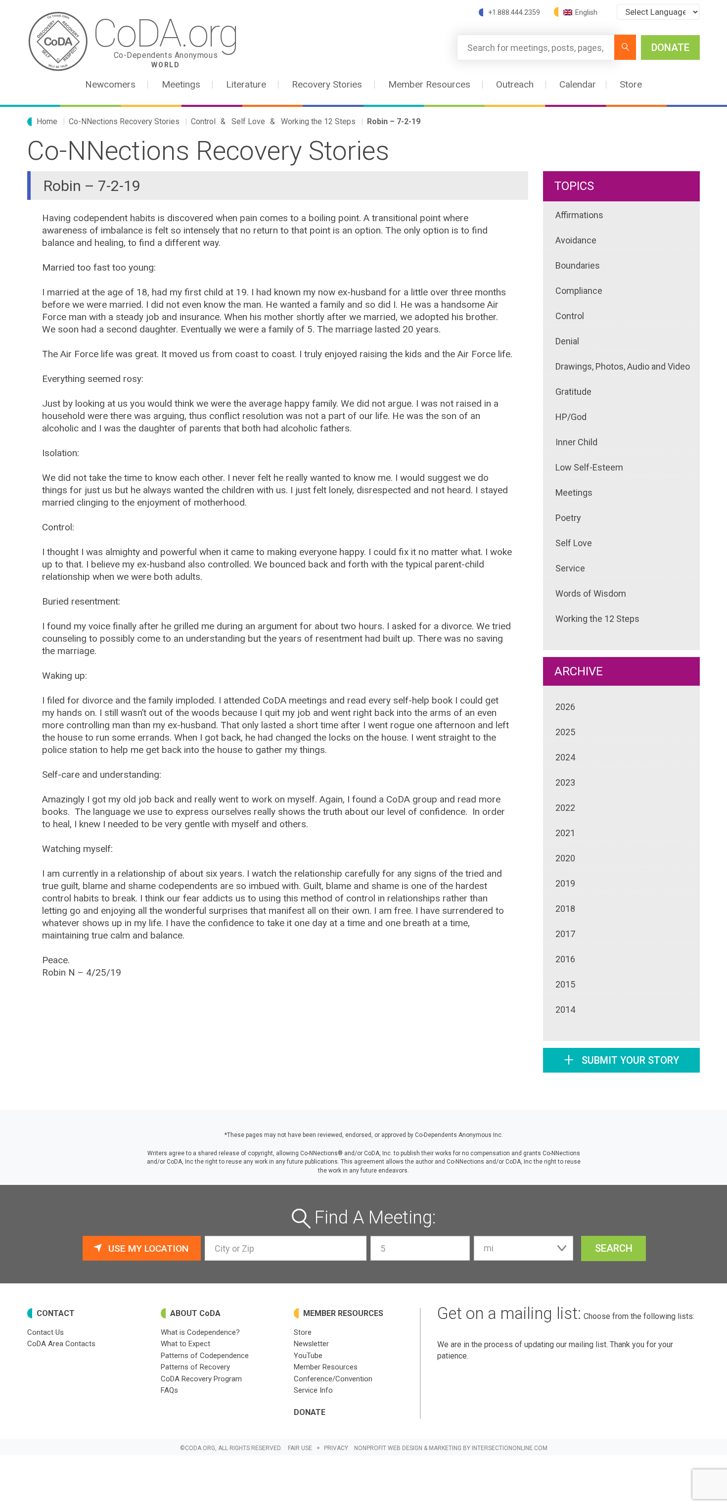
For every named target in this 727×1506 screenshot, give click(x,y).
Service (570, 568)
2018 (565, 908)
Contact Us (45, 1332)
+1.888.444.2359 (514, 12)
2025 (565, 732)
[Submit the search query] (625, 47)
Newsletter (311, 1343)
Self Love (248, 121)
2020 (565, 858)
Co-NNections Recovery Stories (124, 121)
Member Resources (326, 1367)
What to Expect (185, 1343)
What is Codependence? (200, 1332)
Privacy (336, 1448)
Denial (567, 341)
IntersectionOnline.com (509, 1448)
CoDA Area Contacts (61, 1343)
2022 (565, 807)
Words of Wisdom (590, 593)
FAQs (169, 1390)
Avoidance (575, 240)
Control (203, 121)
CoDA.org (165, 40)
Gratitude (573, 391)
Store (631, 84)
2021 (565, 833)
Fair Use (300, 1448)
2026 (565, 707)
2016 (565, 959)
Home (47, 121)
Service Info (313, 1390)
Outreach (515, 84)
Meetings (573, 492)
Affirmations (579, 215)
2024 (565, 757)
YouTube (308, 1355)
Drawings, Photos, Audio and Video (622, 366)
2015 (565, 984)
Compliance (578, 290)
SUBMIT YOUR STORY (621, 1059)
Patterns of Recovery (195, 1367)
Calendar (577, 84)
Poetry (568, 518)
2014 (565, 1009)
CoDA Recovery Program (201, 1378)
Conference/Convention (333, 1378)
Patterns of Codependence (205, 1355)
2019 (565, 883)
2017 (565, 934)
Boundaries (577, 265)
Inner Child (576, 442)
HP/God (571, 417)
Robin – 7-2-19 (393, 121)
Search (614, 1248)
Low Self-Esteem (589, 467)
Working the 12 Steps (318, 121)
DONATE (670, 47)
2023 (565, 782)
